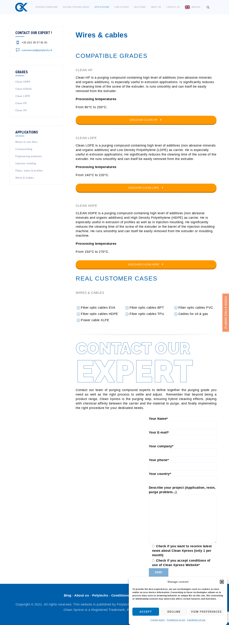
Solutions (140, 7)
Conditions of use (176, 620)
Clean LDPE (22, 96)
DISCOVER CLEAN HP (144, 119)
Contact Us (173, 7)
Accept (146, 611)
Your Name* (158, 418)
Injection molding (25, 163)
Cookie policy (157, 620)
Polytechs (100, 595)
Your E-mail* (159, 432)
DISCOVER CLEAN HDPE (144, 264)
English (196, 7)
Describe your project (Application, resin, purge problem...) (182, 490)
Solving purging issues (76, 7)
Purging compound (46, 7)
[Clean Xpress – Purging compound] (21, 7)
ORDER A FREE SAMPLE (225, 312)
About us (156, 7)
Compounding (23, 149)
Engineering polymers (28, 156)
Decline (174, 611)
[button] (222, 582)
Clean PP (21, 103)
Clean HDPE (22, 81)
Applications (101, 7)
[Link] (208, 7)
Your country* (160, 474)
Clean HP (21, 110)
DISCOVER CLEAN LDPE (144, 187)
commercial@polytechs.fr (37, 50)
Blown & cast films (26, 141)
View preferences (206, 611)
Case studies (121, 7)
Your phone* (159, 460)
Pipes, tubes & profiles (29, 170)
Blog (67, 595)
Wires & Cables (24, 177)
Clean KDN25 (23, 88)
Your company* (161, 446)
